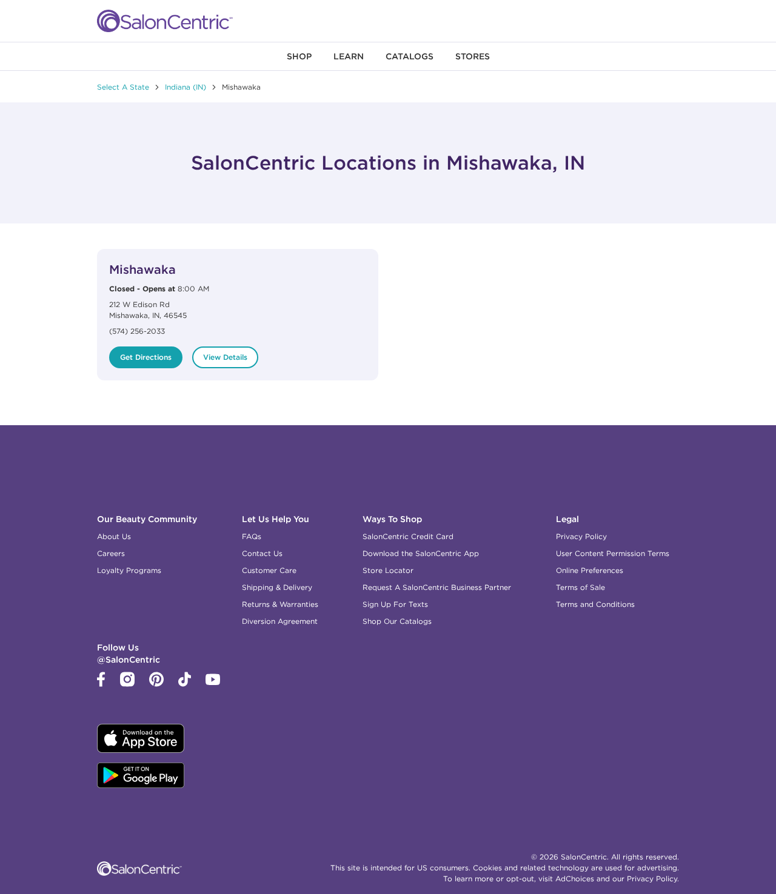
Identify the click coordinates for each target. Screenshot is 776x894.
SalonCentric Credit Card (408, 536)
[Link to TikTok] (184, 683)
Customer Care (269, 570)
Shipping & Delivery (277, 587)
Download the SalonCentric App (421, 553)
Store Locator (388, 570)
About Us (114, 536)
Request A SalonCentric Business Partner (437, 587)
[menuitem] (299, 56)
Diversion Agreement (280, 621)
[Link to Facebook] (101, 683)
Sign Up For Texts (395, 604)
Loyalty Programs (129, 570)
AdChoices (574, 878)
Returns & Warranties (280, 604)
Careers (111, 553)
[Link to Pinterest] (156, 683)
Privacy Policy (581, 536)
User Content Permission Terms (612, 553)
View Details (225, 357)
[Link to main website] (165, 21)
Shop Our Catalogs (397, 621)
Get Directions (146, 357)
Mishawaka (142, 269)
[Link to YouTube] (213, 682)
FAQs (251, 536)
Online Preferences (589, 570)
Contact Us (262, 553)
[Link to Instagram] (127, 683)
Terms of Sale (580, 587)
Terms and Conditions (595, 604)
